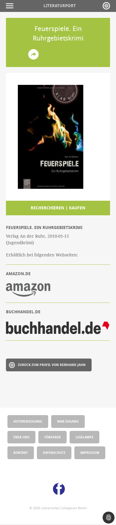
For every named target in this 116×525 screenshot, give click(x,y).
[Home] (106, 6)
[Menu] (11, 6)
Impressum (89, 452)
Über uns (21, 437)
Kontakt (20, 452)
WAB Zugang (68, 421)
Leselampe (84, 437)
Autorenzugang (27, 421)
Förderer (52, 437)
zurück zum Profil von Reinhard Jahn (52, 364)
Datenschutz (54, 452)
